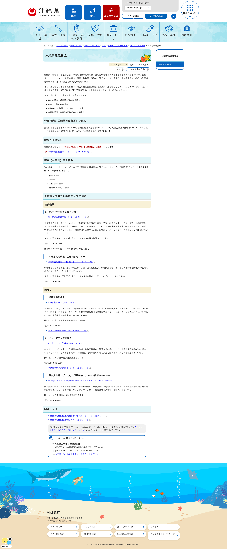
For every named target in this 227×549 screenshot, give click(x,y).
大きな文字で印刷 (136, 69)
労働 (104, 46)
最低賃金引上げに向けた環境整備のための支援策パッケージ (81, 381)
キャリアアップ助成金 (64, 343)
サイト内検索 (133, 16)
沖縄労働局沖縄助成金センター (68, 368)
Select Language (134, 8)
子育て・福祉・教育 (77, 36)
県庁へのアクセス (125, 527)
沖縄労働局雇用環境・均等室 (67, 331)
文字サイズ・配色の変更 (138, 3)
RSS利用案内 (90, 534)
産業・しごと (113, 36)
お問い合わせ (90, 527)
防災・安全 (150, 34)
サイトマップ (56, 527)
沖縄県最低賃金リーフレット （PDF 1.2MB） (69, 152)
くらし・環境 (40, 36)
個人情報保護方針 (125, 534)
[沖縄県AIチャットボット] (6, 542)
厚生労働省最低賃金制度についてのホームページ (76, 416)
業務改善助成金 (61, 302)
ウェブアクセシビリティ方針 (163, 535)
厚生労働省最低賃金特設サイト (68, 420)
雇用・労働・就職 (92, 46)
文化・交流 (95, 34)
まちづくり (132, 34)
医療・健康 (58, 34)
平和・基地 (169, 34)
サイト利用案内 (57, 534)
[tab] (133, 16)
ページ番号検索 (156, 16)
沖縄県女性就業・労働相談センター (70, 262)
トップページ (62, 46)
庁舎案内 (155, 527)
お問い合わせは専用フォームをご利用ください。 (78, 454)
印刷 (118, 69)
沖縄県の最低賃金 (137, 46)
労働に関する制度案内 (117, 46)
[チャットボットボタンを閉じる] (10, 539)
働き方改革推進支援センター (67, 217)
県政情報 (187, 34)
